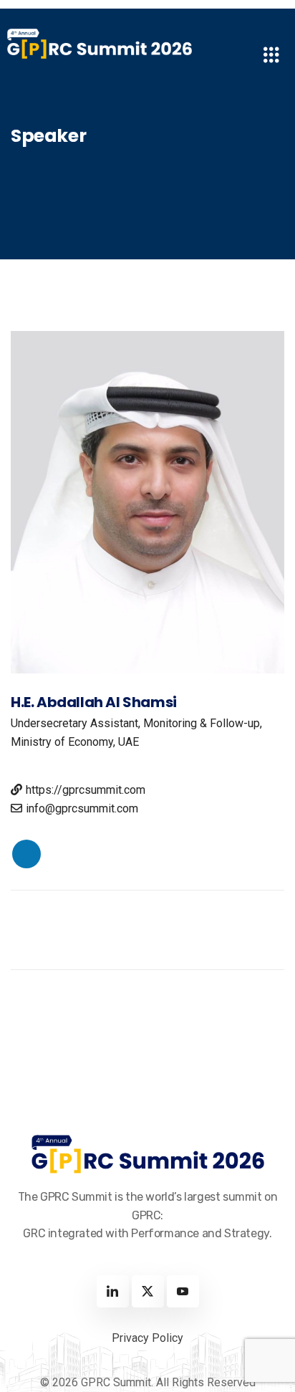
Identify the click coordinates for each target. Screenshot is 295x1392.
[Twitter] (148, 1291)
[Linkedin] (113, 1291)
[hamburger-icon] (272, 57)
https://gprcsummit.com (85, 790)
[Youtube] (183, 1291)
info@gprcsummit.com (82, 808)
